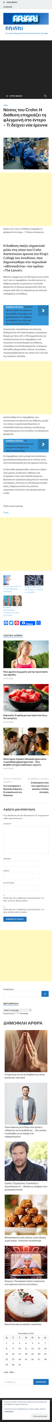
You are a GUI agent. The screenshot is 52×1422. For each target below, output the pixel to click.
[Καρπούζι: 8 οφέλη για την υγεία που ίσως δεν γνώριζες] (26, 698)
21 (45, 1354)
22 (6, 1359)
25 (26, 1359)
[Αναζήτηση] (45, 994)
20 (39, 1354)
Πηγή (5, 512)
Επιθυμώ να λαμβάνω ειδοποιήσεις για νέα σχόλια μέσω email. (23, 899)
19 (32, 1354)
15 (6, 1354)
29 (6, 1364)
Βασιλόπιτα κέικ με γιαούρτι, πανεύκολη (23, 1324)
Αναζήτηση (8, 989)
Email (7, 871)
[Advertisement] (26, 66)
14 (45, 1348)
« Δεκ (5, 1372)
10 (19, 1348)
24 (19, 1359)
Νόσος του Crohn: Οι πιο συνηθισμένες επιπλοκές (12, 588)
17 (19, 1354)
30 (13, 1364)
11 (26, 1348)
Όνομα (7, 859)
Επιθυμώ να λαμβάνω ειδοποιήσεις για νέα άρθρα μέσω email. (23, 911)
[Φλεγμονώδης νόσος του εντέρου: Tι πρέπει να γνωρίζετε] (34, 580)
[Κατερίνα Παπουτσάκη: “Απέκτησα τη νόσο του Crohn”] (12, 601)
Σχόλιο (7, 824)
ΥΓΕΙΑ (5, 105)
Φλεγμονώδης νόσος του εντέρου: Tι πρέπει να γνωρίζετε (34, 589)
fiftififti (14, 28)
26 (32, 1359)
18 (26, 1354)
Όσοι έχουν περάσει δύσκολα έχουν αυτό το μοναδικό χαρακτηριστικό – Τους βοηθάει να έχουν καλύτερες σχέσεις (24, 762)
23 (13, 1359)
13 (39, 1348)
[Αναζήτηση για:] (26, 1382)
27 (39, 1359)
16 (13, 1354)
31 (19, 1364)
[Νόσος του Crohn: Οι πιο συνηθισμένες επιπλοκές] (12, 580)
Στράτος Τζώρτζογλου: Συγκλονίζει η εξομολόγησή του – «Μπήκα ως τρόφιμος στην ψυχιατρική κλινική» (26, 1186)
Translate (24, 1013)
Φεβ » (12, 1372)
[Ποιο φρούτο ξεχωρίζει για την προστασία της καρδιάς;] (26, 655)
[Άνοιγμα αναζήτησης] (45, 96)
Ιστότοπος (9, 883)
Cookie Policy (9, 1411)
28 (45, 1359)
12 (32, 1348)
